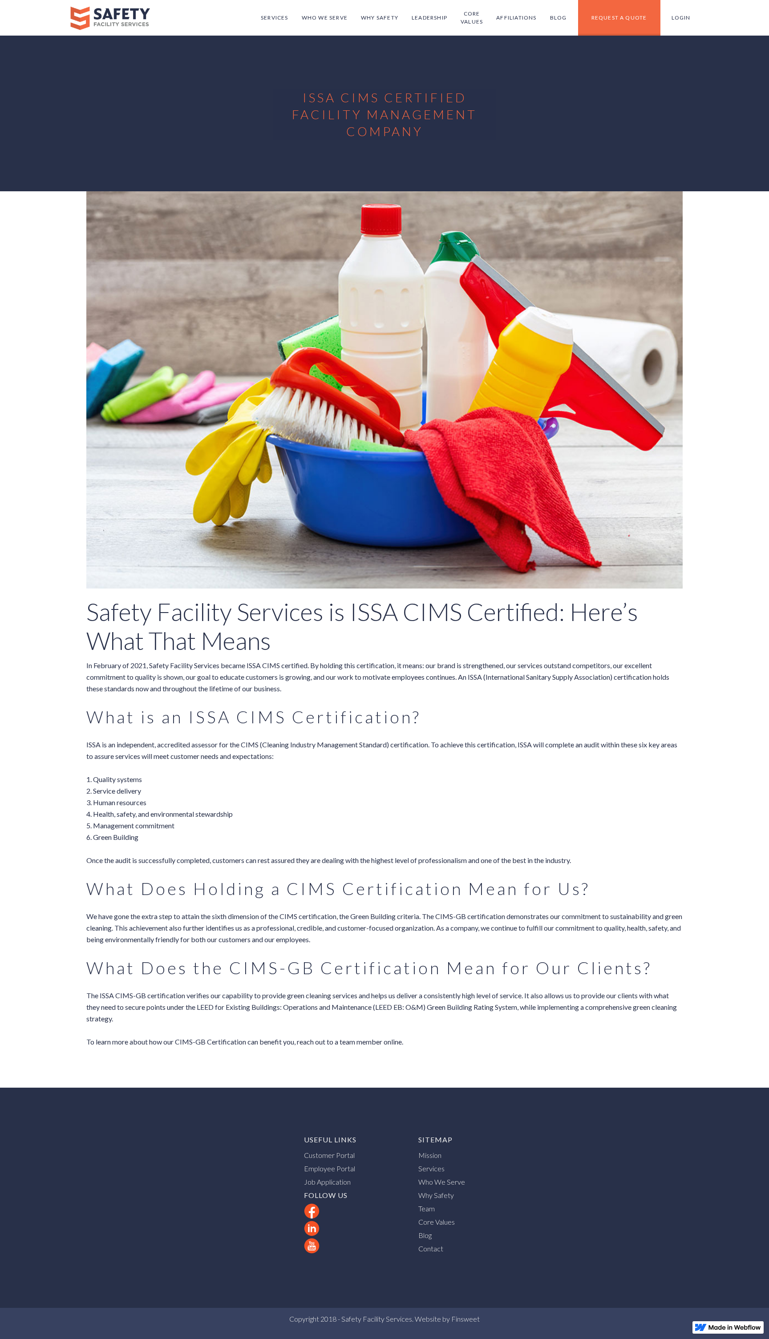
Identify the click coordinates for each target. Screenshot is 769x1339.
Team (426, 1208)
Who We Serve (441, 1182)
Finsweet (465, 1319)
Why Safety (436, 1195)
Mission (429, 1155)
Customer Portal (329, 1155)
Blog (425, 1235)
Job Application (327, 1182)
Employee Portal (329, 1168)
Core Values (436, 1222)
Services (431, 1168)
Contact (430, 1248)
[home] (110, 18)
